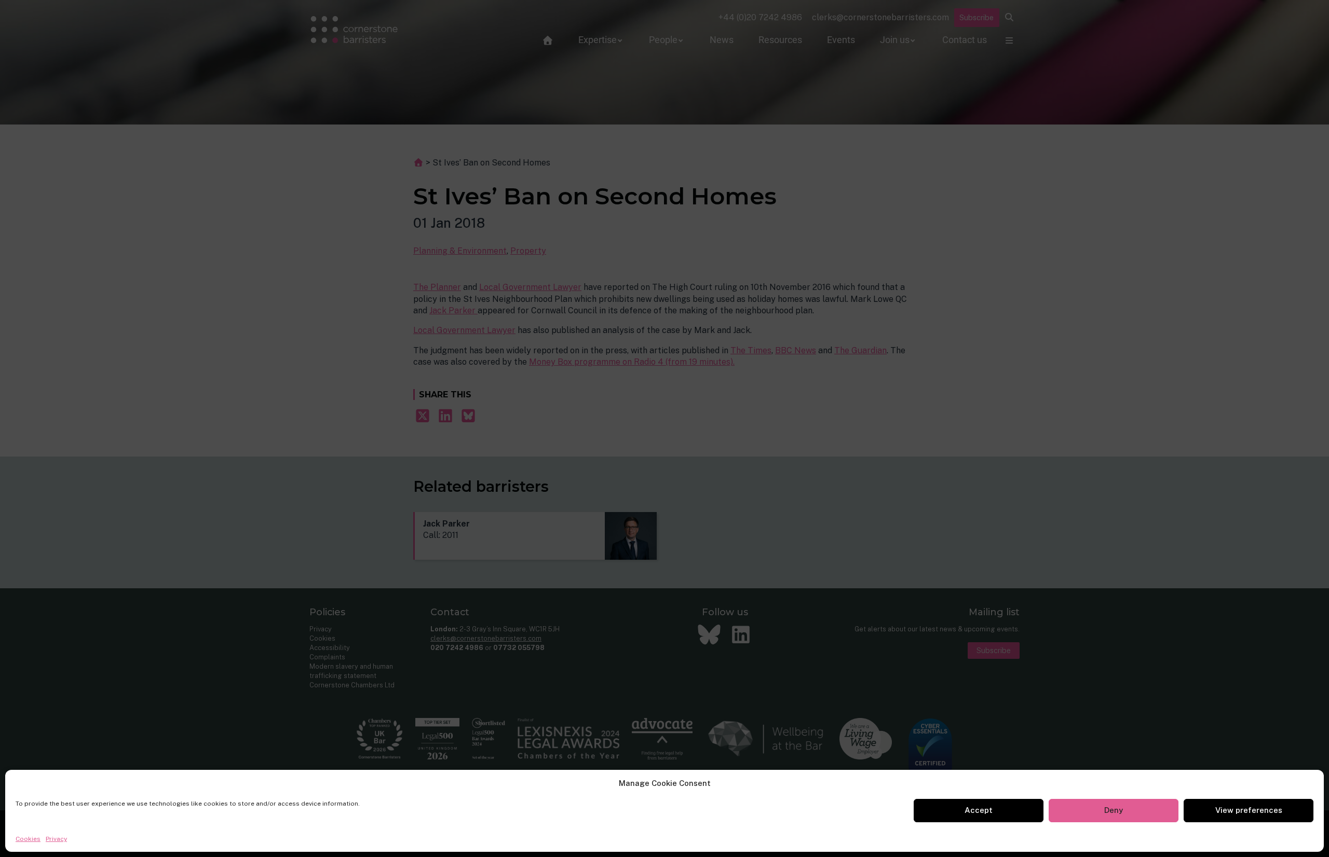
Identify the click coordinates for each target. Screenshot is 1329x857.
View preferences (1248, 810)
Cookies (28, 838)
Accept (979, 810)
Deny (1113, 810)
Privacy (56, 838)
